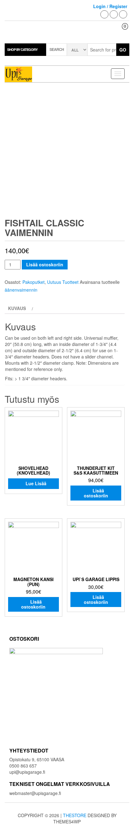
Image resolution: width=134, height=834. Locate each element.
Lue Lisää (36, 483)
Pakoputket (33, 282)
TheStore (74, 815)
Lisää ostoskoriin (44, 264)
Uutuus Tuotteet (63, 282)
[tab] (20, 308)
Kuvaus (17, 308)
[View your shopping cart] (120, 32)
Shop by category (22, 49)
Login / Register (110, 6)
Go (122, 50)
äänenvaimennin (21, 290)
